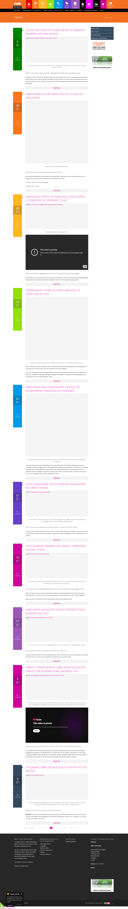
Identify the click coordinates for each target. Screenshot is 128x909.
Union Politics (42, 6)
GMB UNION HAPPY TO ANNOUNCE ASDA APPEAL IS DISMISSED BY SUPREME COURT (55, 198)
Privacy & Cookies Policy (21, 866)
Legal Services (58, 6)
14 (64, 828)
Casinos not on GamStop (7, 908)
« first (25, 828)
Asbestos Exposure (45, 854)
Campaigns (43, 846)
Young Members (27, 10)
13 (61, 828)
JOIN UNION (35, 6)
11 (54, 828)
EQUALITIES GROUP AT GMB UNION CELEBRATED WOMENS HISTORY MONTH (55, 32)
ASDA (103, 6)
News (82, 6)
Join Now (17, 10)
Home (28, 6)
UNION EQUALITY (75, 6)
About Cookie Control (8, 893)
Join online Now (95, 35)
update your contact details (99, 38)
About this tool (20, 904)
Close (21, 894)
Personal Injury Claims (46, 850)
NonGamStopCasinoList (91, 10)
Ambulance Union (110, 6)
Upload (79, 10)
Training (50, 6)
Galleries (96, 6)
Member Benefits (67, 6)
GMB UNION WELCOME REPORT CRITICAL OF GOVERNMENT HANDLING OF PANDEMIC (52, 389)
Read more (56, 88)
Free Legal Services (45, 844)
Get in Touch (58, 10)
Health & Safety (44, 848)
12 (58, 828)
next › (71, 828)
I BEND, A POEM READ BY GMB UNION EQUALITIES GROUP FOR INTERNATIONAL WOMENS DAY (56, 669)
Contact (89, 6)
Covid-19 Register (70, 10)
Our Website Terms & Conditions (23, 862)
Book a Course (48, 10)
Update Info (37, 10)
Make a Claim (95, 28)
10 (51, 828)
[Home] (17, 4)
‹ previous (32, 828)
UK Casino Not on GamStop (8, 907)
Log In (102, 10)
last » (76, 828)
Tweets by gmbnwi (70, 841)
